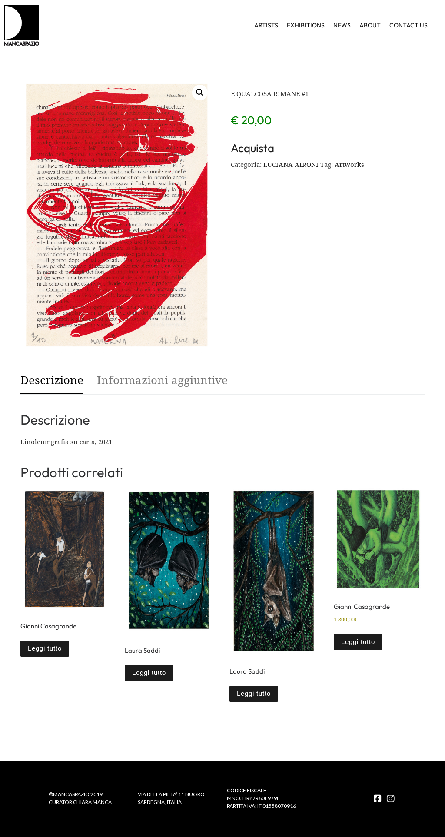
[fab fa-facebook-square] (378, 799)
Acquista (252, 148)
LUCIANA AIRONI (291, 164)
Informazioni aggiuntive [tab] (162, 380)
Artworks (349, 164)
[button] (200, 92)
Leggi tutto (45, 648)
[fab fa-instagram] (391, 799)
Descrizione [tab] (51, 380)
